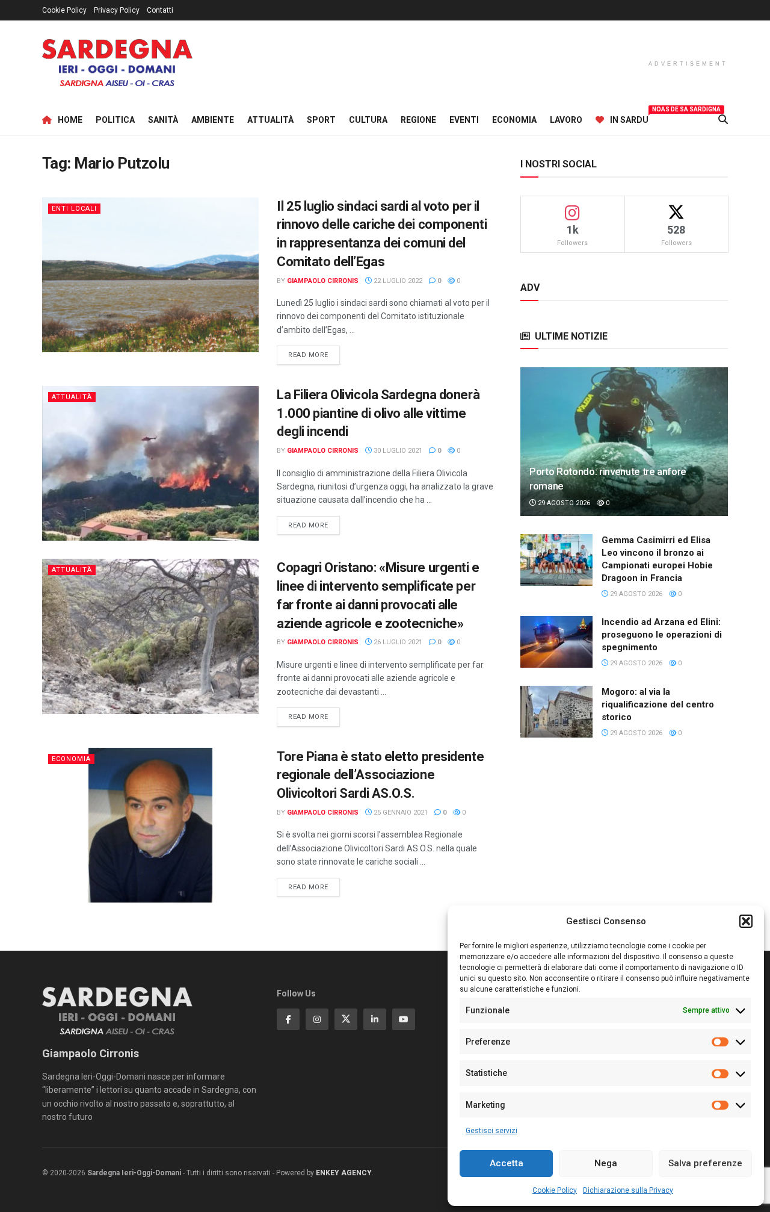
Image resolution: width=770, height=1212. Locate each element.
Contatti (160, 10)
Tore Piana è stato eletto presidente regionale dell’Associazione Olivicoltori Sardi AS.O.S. (380, 775)
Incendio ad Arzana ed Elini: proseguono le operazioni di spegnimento (662, 635)
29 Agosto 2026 (563, 503)
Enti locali (74, 209)
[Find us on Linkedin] (374, 1019)
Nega (605, 1163)
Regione (418, 120)
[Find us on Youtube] (403, 1019)
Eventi (464, 120)
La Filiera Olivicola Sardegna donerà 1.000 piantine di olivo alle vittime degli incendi (378, 413)
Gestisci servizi (491, 1131)
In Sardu (629, 118)
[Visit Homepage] (117, 63)
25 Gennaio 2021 (400, 812)
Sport (321, 120)
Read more (314, 354)
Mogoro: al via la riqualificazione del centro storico (658, 704)
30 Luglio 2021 (397, 451)
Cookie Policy (554, 1190)
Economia (514, 120)
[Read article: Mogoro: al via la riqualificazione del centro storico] (556, 712)
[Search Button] (723, 120)
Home (70, 120)
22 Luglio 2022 (397, 281)
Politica (115, 120)
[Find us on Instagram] (317, 1019)
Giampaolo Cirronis (323, 281)
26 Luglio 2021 (397, 642)
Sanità (163, 120)
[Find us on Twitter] (345, 1019)
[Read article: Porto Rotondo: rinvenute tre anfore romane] (624, 441)
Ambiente (212, 120)
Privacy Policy (117, 10)
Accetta (506, 1163)
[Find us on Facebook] (288, 1019)
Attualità (270, 120)
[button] (746, 921)
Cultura (368, 120)
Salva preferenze (705, 1163)
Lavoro (566, 120)
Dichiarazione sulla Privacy (628, 1190)
